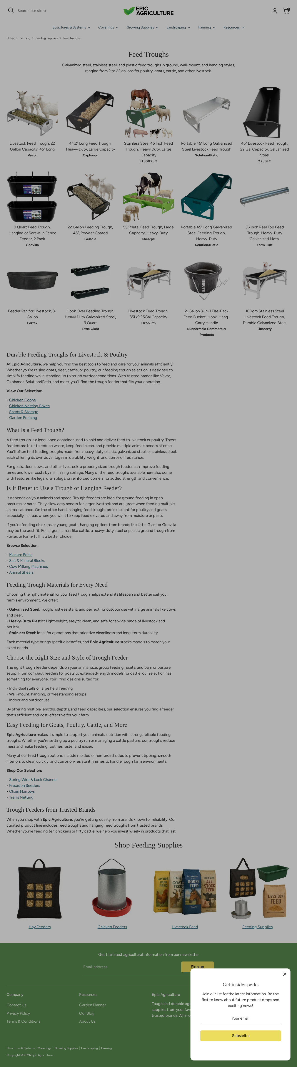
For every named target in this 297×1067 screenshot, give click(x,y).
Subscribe (241, 1035)
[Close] (285, 974)
